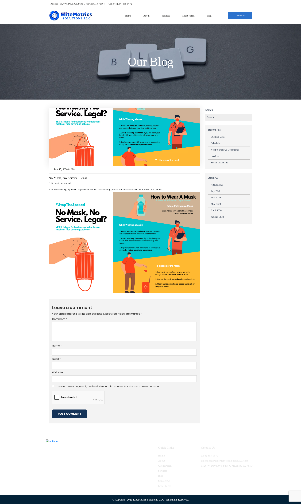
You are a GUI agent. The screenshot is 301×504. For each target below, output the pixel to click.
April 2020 (216, 210)
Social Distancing (219, 162)
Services (166, 15)
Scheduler (216, 143)
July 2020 (215, 191)
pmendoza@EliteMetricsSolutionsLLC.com (224, 460)
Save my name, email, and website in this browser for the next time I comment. (110, 386)
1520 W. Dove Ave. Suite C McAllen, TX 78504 (82, 3)
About (146, 15)
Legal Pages (164, 486)
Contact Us (240, 15)
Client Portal (188, 15)
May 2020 (216, 204)
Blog (209, 15)
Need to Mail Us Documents (225, 149)
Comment (59, 319)
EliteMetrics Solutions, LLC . (149, 499)
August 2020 (217, 184)
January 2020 (217, 217)
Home (128, 15)
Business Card (218, 137)
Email (56, 359)
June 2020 (216, 197)
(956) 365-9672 (124, 3)
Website (57, 372)
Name (57, 345)
